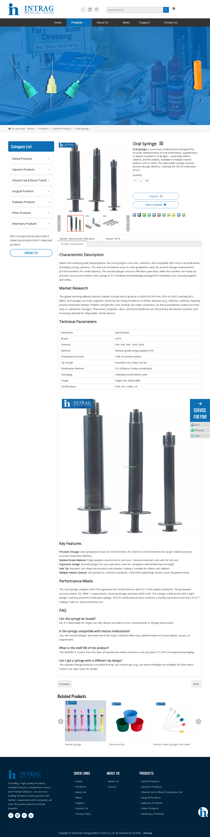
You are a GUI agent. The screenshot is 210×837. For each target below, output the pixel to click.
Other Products (21, 213)
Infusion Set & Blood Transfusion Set (32, 180)
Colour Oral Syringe (164, 744)
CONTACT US (31, 253)
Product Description (72, 243)
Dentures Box (73, 744)
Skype (197, 435)
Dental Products (22, 158)
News (78, 797)
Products (80, 786)
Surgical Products (23, 191)
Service (112, 786)
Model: (63, 238)
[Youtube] (31, 815)
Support (79, 803)
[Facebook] (96, 9)
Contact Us (81, 808)
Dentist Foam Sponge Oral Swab (127, 744)
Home (79, 781)
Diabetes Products (23, 202)
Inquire (153, 196)
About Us (80, 792)
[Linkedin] (90, 9)
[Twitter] (83, 9)
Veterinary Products (24, 223)
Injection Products (23, 169)
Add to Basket (154, 205)
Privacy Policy (83, 813)
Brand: (109, 238)
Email (197, 424)
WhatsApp (199, 430)
